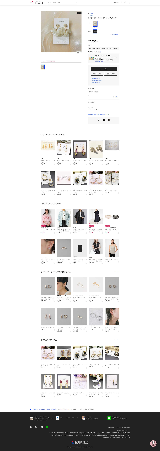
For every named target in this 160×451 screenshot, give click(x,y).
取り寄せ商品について (97, 80)
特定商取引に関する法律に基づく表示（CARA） (99, 114)
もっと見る (115, 97)
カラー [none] (89, 23)
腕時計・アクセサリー (52, 409)
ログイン (116, 2)
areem (91, 15)
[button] (61, 35)
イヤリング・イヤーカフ (65, 409)
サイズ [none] (89, 31)
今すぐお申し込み (99, 61)
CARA (91, 13)
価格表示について (96, 78)
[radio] (95, 24)
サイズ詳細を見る (114, 34)
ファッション (42, 409)
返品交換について (96, 82)
